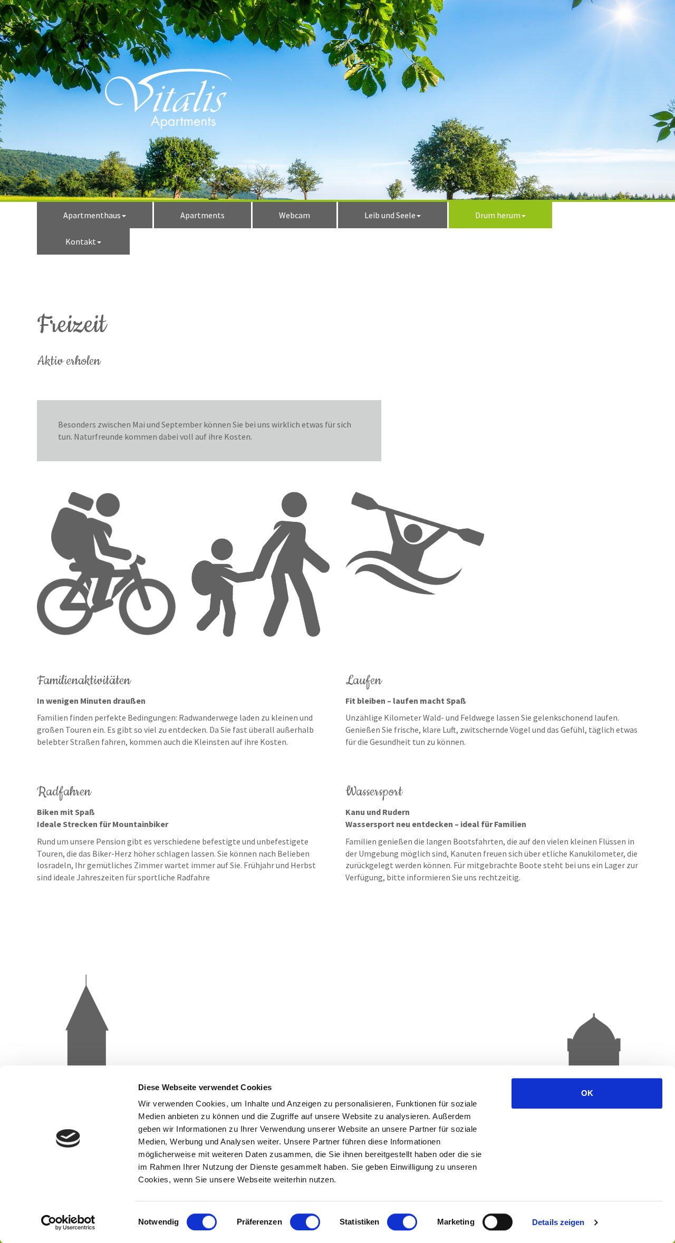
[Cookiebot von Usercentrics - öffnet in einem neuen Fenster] (68, 1222)
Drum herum (497, 215)
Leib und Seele (390, 215)
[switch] (305, 1221)
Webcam (294, 215)
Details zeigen (558, 1222)
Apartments (202, 215)
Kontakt (80, 241)
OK (587, 1093)
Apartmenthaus (92, 215)
